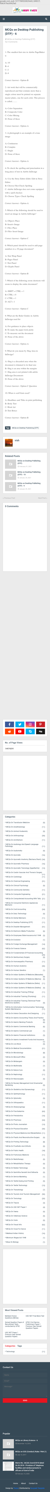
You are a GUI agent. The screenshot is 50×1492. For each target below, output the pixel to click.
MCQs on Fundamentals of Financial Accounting (25, 953)
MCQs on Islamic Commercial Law (25, 1031)
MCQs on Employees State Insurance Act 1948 (25, 935)
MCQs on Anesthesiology (25, 827)
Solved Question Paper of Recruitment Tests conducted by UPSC (14, 1324)
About (23, 1483)
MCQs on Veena (25, 1212)
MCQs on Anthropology (25, 836)
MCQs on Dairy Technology (25, 914)
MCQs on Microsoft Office (25, 1057)
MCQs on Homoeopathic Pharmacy (25, 962)
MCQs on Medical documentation (25, 1048)
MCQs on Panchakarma (25, 1111)
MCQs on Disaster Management (25, 927)
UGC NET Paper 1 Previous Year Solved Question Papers (13, 1335)
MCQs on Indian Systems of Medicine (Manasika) (25, 975)
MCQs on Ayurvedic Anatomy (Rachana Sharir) (25, 859)
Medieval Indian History (25, 1233)
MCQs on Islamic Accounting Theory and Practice (25, 1018)
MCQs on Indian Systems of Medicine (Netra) (25, 983)
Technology (25, 1352)
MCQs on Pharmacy (25, 1120)
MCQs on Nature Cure (25, 1070)
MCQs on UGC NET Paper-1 (25, 1207)
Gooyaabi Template (37, 1488)
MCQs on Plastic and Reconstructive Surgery (25, 1137)
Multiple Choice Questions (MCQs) (11, 1317)
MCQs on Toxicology (25, 1198)
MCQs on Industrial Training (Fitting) (25, 992)
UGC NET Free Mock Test (35, 1316)
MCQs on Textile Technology (25, 1185)
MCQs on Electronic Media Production (25, 931)
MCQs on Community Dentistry (25, 890)
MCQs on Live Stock (25, 1044)
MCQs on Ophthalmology (25, 1094)
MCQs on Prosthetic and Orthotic (25, 1146)
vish (17, 440)
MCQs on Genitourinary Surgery (25, 957)
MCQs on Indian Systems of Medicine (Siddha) (25, 988)
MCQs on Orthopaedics (25, 1103)
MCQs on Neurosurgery (25, 1079)
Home (15, 1483)
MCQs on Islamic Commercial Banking (25, 1027)
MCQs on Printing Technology (25, 1142)
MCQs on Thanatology (25, 1190)
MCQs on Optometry (25, 1098)
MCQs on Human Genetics (25, 970)
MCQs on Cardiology (25, 877)
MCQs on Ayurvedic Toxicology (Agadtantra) (25, 868)
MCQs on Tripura (25, 1203)
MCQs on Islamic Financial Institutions (25, 1035)
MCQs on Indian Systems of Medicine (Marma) (25, 979)
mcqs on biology (25, 1242)
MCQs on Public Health (25, 1151)
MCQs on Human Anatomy (25, 966)
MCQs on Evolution (25, 940)
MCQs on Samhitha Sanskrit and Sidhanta (25, 1172)
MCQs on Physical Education (25, 1129)
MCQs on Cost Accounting (25, 909)
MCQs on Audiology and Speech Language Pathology (25, 845)
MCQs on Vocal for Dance (25, 1229)
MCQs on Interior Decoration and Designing (25, 1013)
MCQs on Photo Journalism (25, 1124)
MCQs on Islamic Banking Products (25, 1022)
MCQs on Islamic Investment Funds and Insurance (25, 1040)
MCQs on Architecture (25, 840)
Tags (19, 1346)
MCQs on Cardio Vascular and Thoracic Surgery (25, 873)
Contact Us (33, 1483)
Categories (10, 1346)
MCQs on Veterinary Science (25, 1216)
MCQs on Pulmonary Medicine (25, 1155)
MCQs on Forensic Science (25, 949)
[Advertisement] (25, 679)
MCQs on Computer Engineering (25, 894)
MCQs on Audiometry (25, 851)
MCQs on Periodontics (25, 1116)
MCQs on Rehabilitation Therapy (25, 1164)
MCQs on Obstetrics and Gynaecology (25, 1090)
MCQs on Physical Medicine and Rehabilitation (25, 1133)
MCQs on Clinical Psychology (25, 886)
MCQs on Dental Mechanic (25, 918)
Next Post (42, 498)
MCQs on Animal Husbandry (25, 831)
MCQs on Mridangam (25, 1061)
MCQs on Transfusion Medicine (25, 823)
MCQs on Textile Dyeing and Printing (25, 1181)
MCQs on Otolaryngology (25, 1107)
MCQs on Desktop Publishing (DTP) (21, 39)
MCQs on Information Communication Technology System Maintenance (25, 1008)
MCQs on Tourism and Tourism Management (25, 1194)
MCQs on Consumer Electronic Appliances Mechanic (25, 904)
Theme (15, 1488)
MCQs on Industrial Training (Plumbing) (25, 996)
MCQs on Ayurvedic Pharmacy (25, 864)
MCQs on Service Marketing (25, 1177)
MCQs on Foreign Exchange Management (25, 944)
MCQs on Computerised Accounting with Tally (25, 899)
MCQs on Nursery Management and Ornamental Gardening (25, 1084)
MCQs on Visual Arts (25, 1225)
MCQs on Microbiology (25, 1053)
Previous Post (9, 498)
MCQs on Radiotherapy (25, 1159)
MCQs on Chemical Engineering (25, 881)
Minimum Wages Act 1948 (25, 1238)
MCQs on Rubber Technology (25, 1168)
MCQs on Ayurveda (25, 855)
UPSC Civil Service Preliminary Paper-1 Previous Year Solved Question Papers (33, 1325)
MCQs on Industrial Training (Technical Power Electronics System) (25, 1002)
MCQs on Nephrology (25, 1074)
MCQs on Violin (25, 1220)
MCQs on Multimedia (25, 1066)
